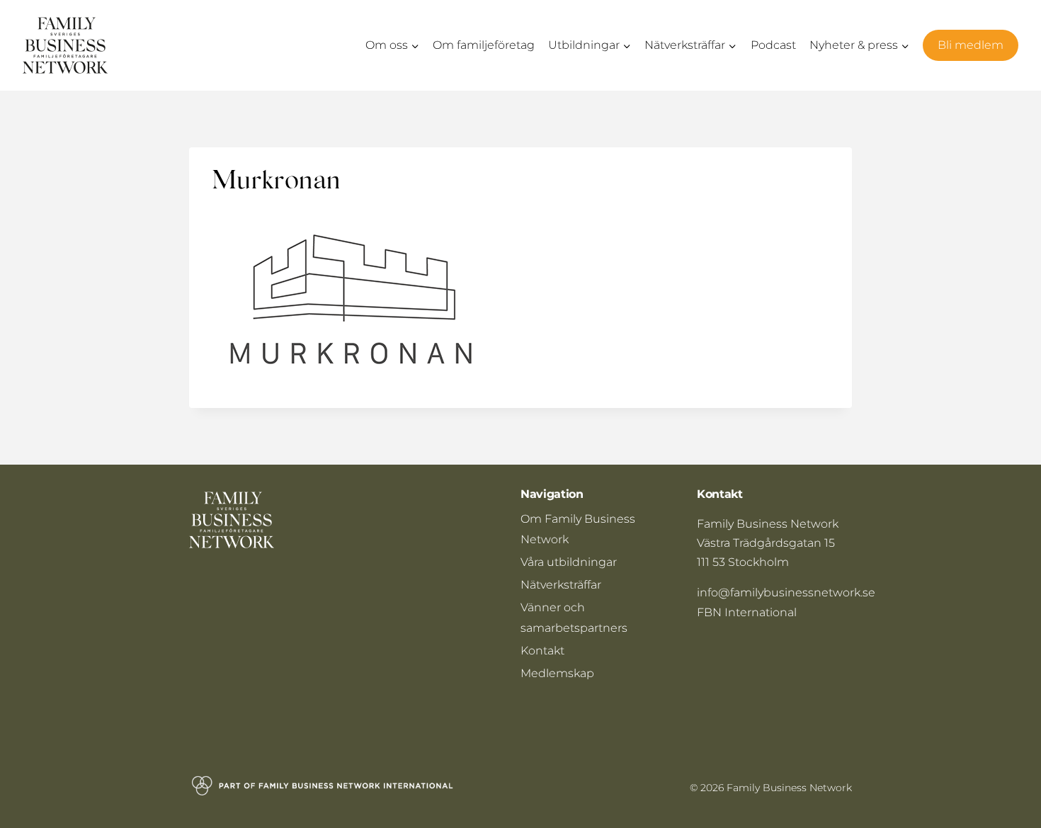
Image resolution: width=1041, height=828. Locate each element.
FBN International (747, 612)
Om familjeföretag (484, 45)
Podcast (773, 45)
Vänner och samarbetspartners (573, 618)
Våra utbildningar (568, 562)
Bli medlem (970, 45)
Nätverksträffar (560, 584)
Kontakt (542, 650)
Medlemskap (557, 673)
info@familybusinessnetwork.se (786, 592)
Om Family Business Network (577, 529)
